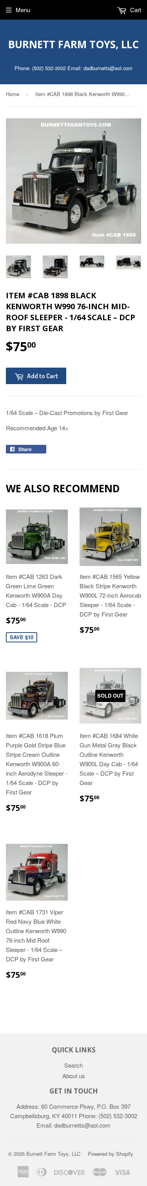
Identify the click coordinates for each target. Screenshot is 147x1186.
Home (12, 94)
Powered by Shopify (110, 1153)
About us (73, 1076)
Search (73, 1065)
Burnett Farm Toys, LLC (73, 44)
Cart (135, 9)
